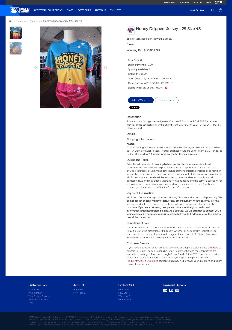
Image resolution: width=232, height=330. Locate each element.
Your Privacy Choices (39, 296)
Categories (84, 10)
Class (69, 10)
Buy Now (115, 10)
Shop (208, 2)
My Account (79, 293)
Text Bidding (169, 2)
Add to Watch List (141, 100)
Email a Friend (167, 100)
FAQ (30, 302)
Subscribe (184, 2)
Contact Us (34, 289)
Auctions (100, 10)
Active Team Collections (48, 10)
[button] (36, 67)
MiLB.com (197, 2)
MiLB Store (124, 293)
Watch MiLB (124, 296)
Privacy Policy (35, 293)
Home (12, 21)
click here (213, 247)
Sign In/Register (197, 10)
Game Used (35, 21)
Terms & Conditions (38, 299)
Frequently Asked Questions (142, 260)
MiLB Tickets (124, 299)
